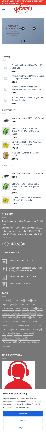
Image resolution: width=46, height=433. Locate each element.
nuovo (5, 325)
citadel (33, 305)
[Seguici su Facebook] (4, 244)
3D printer (19, 300)
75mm (27, 300)
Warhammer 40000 (10, 342)
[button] (3, 9)
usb (4, 334)
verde (10, 334)
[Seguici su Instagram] (9, 244)
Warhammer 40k (21, 338)
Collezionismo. (8, 309)
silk (4, 330)
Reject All (23, 427)
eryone (39, 309)
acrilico (34, 300)
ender (33, 309)
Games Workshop (28, 313)
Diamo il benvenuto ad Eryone (22, 276)
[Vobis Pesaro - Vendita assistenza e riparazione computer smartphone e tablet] (23, 9)
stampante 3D (13, 330)
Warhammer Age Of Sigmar (29, 342)
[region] (23, 411)
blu (27, 305)
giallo (39, 313)
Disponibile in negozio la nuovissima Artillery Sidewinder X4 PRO (25, 269)
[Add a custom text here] (23, 28)
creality (25, 309)
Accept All (23, 414)
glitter (33, 317)
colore (18, 309)
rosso (39, 325)
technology (37, 330)
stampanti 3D (25, 330)
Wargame (17, 334)
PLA (33, 325)
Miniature (16, 321)
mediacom (6, 321)
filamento (6, 313)
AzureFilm (20, 305)
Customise (23, 421)
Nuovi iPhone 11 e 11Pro (20, 284)
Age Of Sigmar (8, 305)
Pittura (12, 325)
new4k (35, 321)
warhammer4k (8, 338)
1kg (7, 300)
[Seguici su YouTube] (23, 244)
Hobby (40, 317)
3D (12, 300)
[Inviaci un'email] (13, 244)
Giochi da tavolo (9, 317)
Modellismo (26, 321)
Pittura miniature (23, 325)
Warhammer (28, 334)
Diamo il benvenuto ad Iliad (21, 261)
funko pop (15, 313)
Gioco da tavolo (23, 317)
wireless (6, 346)
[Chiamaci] (18, 244)
